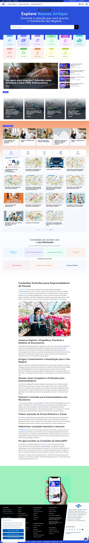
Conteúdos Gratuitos (36, 4)
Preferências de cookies (13, 537)
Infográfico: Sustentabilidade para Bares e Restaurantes (33, 205)
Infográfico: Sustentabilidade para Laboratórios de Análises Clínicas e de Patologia (33, 188)
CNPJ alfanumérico (25, 75)
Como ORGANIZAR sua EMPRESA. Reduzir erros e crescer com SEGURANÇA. (76, 65)
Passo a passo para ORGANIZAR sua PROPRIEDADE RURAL (77, 84)
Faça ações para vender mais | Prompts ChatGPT (74, 112)
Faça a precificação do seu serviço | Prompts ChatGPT (34, 112)
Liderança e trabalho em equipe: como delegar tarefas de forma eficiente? (60, 142)
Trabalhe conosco (53, 529)
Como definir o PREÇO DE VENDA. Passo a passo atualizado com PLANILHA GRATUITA (77, 71)
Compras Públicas (22, 513)
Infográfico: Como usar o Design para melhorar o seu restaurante (13, 224)
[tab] (11, 153)
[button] (72, 1)
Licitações (51, 533)
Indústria (35, 513)
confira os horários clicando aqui (55, 519)
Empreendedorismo (34, 75)
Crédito (19, 511)
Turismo (35, 515)
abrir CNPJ (18, 75)
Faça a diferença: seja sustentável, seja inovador (9, 141)
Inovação (35, 533)
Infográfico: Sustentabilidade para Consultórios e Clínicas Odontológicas (54, 188)
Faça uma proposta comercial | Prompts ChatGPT (54, 112)
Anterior (38, 229)
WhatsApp (51, 513)
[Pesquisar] (76, 27)
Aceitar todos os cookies (13, 530)
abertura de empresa (10, 75)
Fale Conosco (52, 509)
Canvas (19, 509)
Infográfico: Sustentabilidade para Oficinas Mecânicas (12, 188)
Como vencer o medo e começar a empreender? (44, 141)
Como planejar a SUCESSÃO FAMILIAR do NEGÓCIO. (77, 78)
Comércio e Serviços (38, 511)
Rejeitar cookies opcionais (13, 534)
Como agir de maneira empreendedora (10, 205)
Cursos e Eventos (12, 4)
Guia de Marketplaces (23, 515)
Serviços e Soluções (24, 4)
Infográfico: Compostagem (32, 222)
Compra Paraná (36, 525)
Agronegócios (36, 509)
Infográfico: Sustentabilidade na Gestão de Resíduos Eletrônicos (75, 170)
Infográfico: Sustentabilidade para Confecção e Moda (74, 188)
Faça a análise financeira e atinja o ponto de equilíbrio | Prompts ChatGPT (13, 112)
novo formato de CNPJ (44, 75)
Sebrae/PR (23, 289)
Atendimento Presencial (54, 515)
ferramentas (21, 293)
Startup (35, 519)
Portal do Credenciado (54, 531)
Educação (35, 529)
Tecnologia (35, 517)
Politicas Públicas (37, 536)
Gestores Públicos (37, 531)
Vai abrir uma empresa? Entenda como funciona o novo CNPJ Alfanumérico (28, 81)
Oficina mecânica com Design (53, 169)
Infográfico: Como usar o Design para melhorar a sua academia (75, 205)
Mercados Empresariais (38, 535)
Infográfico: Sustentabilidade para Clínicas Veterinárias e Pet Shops (54, 224)
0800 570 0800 (52, 511)
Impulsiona (20, 517)
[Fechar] (23, 520)
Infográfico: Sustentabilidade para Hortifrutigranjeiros (33, 170)
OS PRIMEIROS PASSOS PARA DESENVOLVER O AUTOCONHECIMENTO (11, 170)
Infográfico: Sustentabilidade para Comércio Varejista (54, 205)
